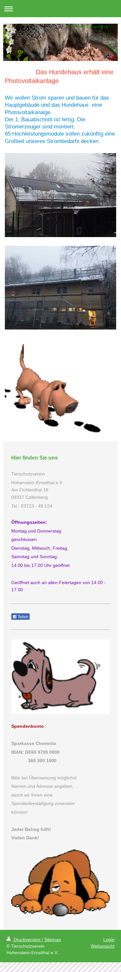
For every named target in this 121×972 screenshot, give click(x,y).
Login (109, 939)
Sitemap (52, 939)
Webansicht (103, 946)
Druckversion (27, 939)
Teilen (22, 617)
